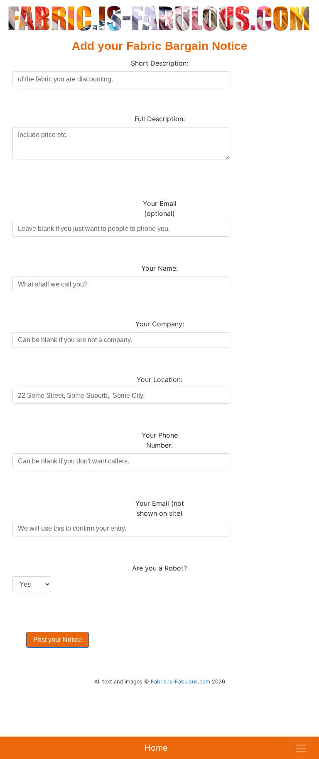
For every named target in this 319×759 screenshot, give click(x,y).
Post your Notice (57, 639)
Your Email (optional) (160, 208)
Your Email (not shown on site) (159, 508)
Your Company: (159, 324)
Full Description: (160, 119)
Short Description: (159, 63)
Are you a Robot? (159, 568)
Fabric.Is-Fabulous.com (180, 681)
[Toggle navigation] (300, 748)
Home (156, 748)
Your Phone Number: (160, 440)
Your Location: (159, 379)
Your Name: (159, 268)
